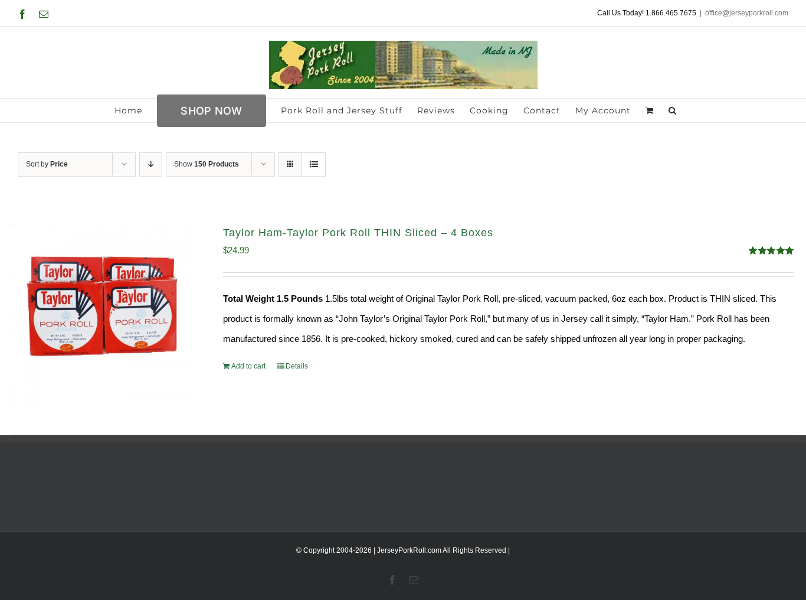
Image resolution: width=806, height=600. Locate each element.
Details (297, 366)
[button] (673, 110)
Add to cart (248, 366)
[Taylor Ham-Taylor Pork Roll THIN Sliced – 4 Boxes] (102, 315)
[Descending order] (150, 164)
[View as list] (313, 164)
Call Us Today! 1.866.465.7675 (646, 13)
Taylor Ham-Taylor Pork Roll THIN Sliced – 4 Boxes (358, 233)
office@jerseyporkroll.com (746, 13)
